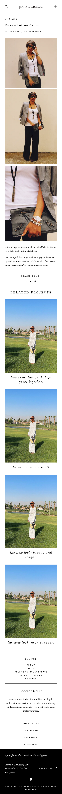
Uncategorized (32, 32)
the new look (13, 32)
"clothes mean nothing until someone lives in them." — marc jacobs (17, 768)
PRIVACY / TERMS (31, 675)
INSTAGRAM (31, 730)
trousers (17, 261)
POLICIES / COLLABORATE (31, 672)
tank (45, 257)
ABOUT (31, 665)
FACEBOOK (31, 738)
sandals (40, 261)
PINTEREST (31, 745)
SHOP (31, 668)
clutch (8, 264)
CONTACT (31, 679)
